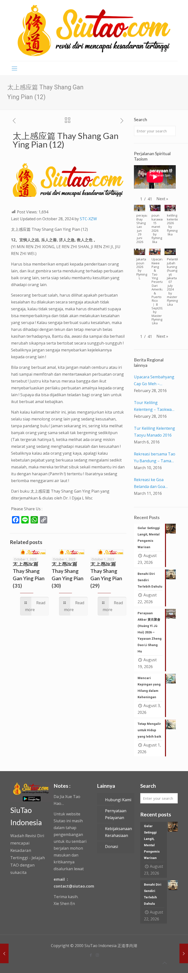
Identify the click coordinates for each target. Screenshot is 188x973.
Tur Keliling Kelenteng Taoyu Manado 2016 (154, 432)
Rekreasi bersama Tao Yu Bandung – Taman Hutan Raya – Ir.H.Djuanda (154, 457)
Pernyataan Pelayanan (115, 814)
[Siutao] (94, 30)
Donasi (111, 846)
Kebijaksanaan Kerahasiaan (118, 832)
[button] (162, 198)
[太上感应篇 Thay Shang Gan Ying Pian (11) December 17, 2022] (4, 953)
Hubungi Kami (118, 799)
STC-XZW (88, 218)
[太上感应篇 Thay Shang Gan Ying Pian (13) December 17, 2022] (183, 953)
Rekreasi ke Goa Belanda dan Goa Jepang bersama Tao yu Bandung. (153, 483)
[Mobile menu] (14, 68)
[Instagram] (97, 954)
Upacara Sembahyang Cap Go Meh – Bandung (154, 380)
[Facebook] (90, 954)
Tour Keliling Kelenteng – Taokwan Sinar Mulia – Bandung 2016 (155, 406)
